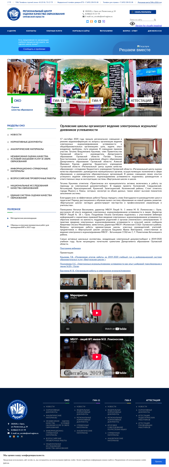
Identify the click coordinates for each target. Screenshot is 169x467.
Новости (16, 135)
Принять (158, 462)
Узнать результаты (143, 12)
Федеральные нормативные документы (83, 412)
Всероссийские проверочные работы (33, 178)
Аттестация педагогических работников (146, 418)
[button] (11, 88)
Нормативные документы (26, 142)
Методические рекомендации (23, 218)
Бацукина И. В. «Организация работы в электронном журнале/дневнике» (95, 271)
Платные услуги (54, 31)
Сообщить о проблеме (34, 49)
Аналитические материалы (27, 149)
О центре (11, 31)
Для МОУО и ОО (155, 31)
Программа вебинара (70, 248)
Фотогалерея (106, 31)
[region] (84, 459)
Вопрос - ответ (130, 31)
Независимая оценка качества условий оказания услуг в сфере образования (30, 159)
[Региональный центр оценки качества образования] (13, 20)
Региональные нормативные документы (84, 420)
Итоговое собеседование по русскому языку (117, 428)
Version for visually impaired (148, 26)
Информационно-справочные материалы (55, 433)
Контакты (31, 31)
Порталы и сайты (81, 31)
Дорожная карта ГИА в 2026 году (144, 2)
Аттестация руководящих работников (145, 425)
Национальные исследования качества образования (57, 446)
